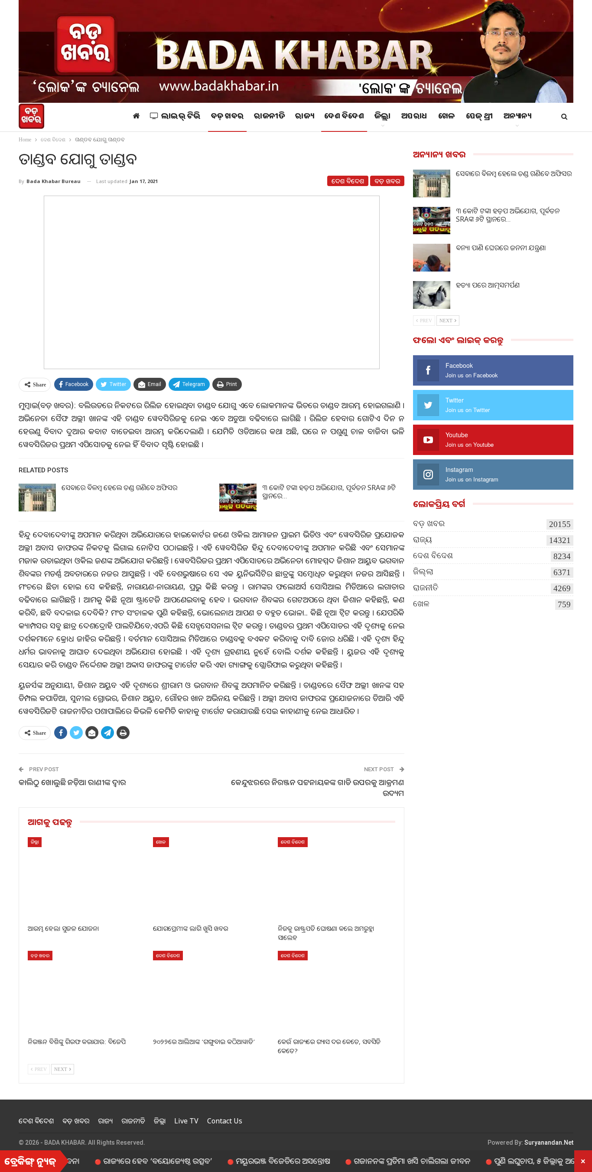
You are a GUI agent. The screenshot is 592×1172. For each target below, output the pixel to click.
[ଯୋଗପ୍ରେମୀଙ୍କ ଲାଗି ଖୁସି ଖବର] (211, 878)
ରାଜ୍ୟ (304, 117)
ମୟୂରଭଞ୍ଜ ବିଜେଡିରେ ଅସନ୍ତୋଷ (252, 1161)
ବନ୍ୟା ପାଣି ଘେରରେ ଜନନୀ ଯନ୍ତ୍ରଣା (501, 247)
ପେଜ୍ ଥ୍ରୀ (479, 117)
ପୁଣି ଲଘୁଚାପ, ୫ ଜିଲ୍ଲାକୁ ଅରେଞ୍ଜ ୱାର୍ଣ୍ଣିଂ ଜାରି (526, 1161)
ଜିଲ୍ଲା (382, 117)
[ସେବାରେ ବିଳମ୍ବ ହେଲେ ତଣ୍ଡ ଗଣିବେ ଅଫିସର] (37, 497)
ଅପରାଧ (414, 117)
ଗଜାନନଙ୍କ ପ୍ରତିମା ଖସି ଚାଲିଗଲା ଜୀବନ (381, 1161)
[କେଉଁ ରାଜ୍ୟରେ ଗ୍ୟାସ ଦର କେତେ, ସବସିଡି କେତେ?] (336, 992)
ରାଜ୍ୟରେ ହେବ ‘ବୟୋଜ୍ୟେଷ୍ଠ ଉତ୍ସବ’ (127, 1161)
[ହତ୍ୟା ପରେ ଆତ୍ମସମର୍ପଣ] (431, 295)
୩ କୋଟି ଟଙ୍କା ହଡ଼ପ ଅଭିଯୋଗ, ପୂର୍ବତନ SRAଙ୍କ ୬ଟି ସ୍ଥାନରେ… (329, 492)
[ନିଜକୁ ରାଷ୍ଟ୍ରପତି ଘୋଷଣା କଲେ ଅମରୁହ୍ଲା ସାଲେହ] (336, 878)
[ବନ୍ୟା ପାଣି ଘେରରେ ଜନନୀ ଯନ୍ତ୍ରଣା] (431, 258)
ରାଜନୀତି (269, 117)
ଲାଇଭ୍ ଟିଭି (181, 117)
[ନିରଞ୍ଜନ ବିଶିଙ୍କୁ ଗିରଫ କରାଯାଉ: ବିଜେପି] (86, 992)
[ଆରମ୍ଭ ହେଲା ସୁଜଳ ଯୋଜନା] (86, 878)
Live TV (186, 1121)
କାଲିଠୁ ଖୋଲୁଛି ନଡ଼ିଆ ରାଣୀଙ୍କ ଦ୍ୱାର (72, 782)
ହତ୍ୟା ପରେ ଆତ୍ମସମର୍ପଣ (488, 285)
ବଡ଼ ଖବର (227, 117)
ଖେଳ (446, 117)
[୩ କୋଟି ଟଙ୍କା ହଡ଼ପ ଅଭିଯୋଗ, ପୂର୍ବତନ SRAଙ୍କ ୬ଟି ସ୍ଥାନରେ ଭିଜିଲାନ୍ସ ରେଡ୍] (238, 497)
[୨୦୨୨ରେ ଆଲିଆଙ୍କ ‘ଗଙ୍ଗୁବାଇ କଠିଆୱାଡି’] (211, 992)
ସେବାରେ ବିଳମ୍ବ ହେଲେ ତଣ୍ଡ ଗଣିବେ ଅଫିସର (119, 487)
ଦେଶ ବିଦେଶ (344, 117)
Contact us (224, 1121)
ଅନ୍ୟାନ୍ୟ (517, 117)
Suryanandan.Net (548, 1142)
